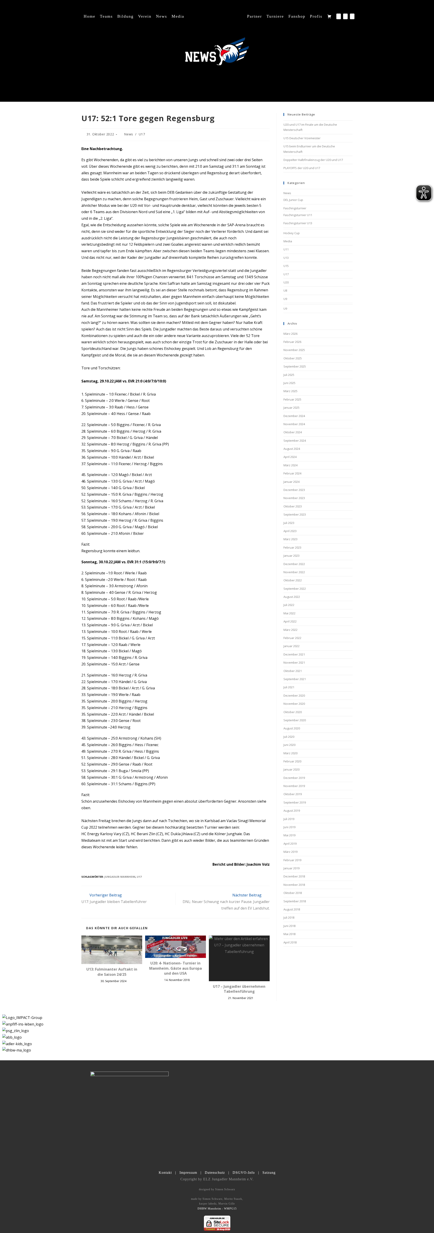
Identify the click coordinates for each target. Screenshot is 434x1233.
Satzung (269, 1172)
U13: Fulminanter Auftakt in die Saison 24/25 (111, 972)
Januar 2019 (291, 868)
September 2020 (294, 720)
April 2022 (290, 621)
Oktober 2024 (292, 432)
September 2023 (294, 514)
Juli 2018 (288, 917)
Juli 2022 (288, 605)
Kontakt (165, 1172)
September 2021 (294, 679)
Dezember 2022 (294, 564)
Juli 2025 (288, 375)
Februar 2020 (292, 761)
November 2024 (294, 424)
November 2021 (294, 662)
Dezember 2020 (294, 695)
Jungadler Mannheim (119, 876)
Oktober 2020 (292, 712)
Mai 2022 (289, 613)
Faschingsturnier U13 (297, 223)
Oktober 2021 (292, 671)
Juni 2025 (289, 383)
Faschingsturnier (294, 208)
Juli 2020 (288, 737)
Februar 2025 (292, 399)
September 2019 (294, 802)
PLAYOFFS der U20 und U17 (301, 168)
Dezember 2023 (294, 490)
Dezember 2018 (294, 876)
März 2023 (290, 539)
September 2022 (294, 589)
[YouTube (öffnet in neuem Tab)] (352, 16)
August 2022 (291, 597)
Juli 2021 (288, 687)
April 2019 (290, 844)
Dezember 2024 (294, 416)
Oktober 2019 (292, 794)
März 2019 (290, 852)
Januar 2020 (291, 769)
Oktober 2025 (292, 358)
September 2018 (294, 901)
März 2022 (290, 630)
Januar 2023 (291, 556)
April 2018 (290, 942)
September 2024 (294, 441)
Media (287, 241)
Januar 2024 (291, 482)
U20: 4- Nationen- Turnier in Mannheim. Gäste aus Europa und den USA (175, 968)
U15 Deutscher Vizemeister (302, 138)
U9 (285, 299)
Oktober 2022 (292, 580)
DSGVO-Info (244, 1172)
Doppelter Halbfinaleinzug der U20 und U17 (313, 160)
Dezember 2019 (294, 778)
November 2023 (294, 498)
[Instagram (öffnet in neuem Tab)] (345, 16)
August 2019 (291, 811)
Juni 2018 (289, 926)
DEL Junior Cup (293, 200)
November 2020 (294, 704)
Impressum (188, 1172)
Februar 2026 (292, 342)
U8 (285, 290)
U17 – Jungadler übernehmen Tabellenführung (239, 989)
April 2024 (290, 457)
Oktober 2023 (292, 506)
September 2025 (294, 366)
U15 (286, 266)
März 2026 (290, 334)
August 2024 (291, 449)
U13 (286, 258)
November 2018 (294, 885)
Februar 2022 (292, 638)
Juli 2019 (288, 819)
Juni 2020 (289, 745)
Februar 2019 (292, 860)
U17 (142, 134)
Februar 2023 (292, 547)
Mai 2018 (289, 934)
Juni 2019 (289, 827)
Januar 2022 (291, 646)
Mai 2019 (289, 835)
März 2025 (290, 391)
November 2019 (294, 786)
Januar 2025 (291, 407)
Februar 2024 (292, 473)
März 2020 (290, 753)
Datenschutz (215, 1172)
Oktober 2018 (292, 893)
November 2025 (294, 350)
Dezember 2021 (294, 654)
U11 (286, 249)
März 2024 (290, 465)
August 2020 (291, 728)
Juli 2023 (288, 523)
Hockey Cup (291, 233)
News (128, 134)
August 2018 (291, 909)
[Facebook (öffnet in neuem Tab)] (338, 16)
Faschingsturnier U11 (297, 215)
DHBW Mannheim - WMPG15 (217, 1208)
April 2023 (290, 531)
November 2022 (294, 572)
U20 (286, 282)
